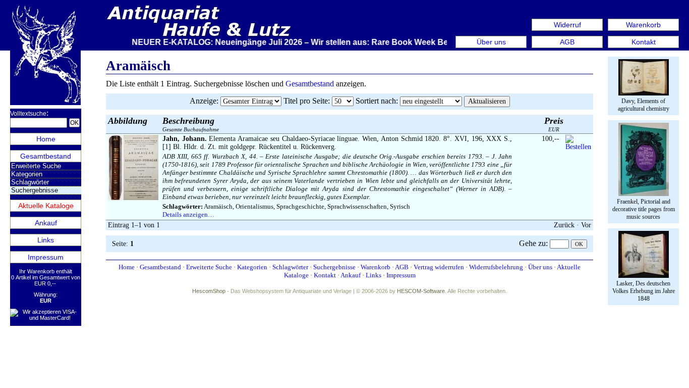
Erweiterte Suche (36, 166)
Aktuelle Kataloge (46, 206)
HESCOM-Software (421, 291)
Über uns (491, 42)
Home (45, 139)
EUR (553, 124)
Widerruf (567, 25)
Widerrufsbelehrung (496, 267)
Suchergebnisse (334, 267)
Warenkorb (643, 25)
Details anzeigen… (188, 214)
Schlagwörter (30, 182)
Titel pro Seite (305, 100)
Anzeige (203, 100)
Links (45, 240)
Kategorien (26, 174)
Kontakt (643, 42)
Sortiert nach (376, 100)
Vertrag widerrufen (439, 267)
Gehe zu (532, 243)
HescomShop (208, 291)
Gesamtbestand (45, 156)
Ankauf (46, 223)
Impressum (46, 257)
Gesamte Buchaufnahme (190, 124)
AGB (567, 42)
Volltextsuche (28, 113)
